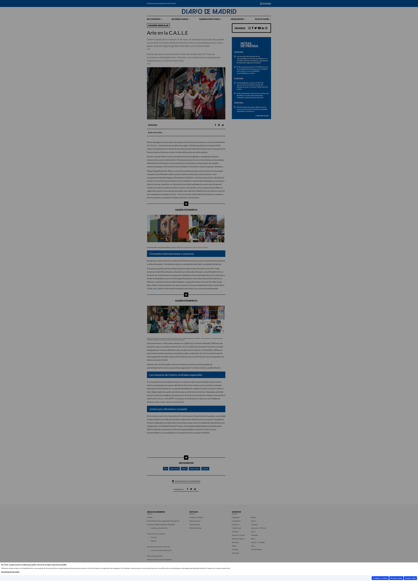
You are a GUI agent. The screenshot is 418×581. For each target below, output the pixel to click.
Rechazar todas (396, 578)
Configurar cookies (380, 578)
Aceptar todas (410, 578)
